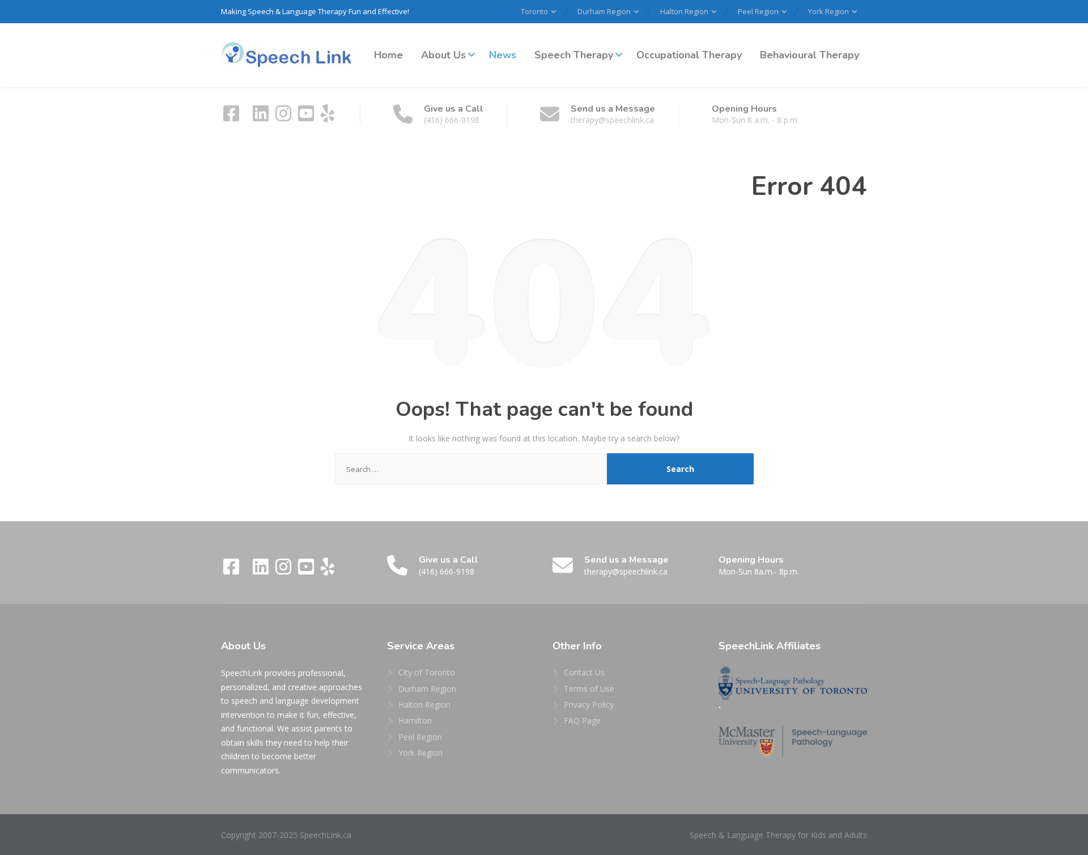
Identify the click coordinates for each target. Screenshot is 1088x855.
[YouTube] (307, 117)
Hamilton (415, 720)
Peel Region (758, 11)
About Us (443, 55)
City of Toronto (426, 672)
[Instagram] (284, 117)
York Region (828, 11)
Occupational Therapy (689, 55)
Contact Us (584, 672)
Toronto (534, 11)
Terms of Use (589, 688)
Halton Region (684, 11)
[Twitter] (247, 117)
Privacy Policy (589, 704)
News (502, 55)
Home (388, 55)
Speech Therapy (573, 55)
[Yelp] (327, 117)
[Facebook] (232, 117)
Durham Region (604, 11)
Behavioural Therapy (809, 55)
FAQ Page (582, 720)
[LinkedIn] (262, 117)
